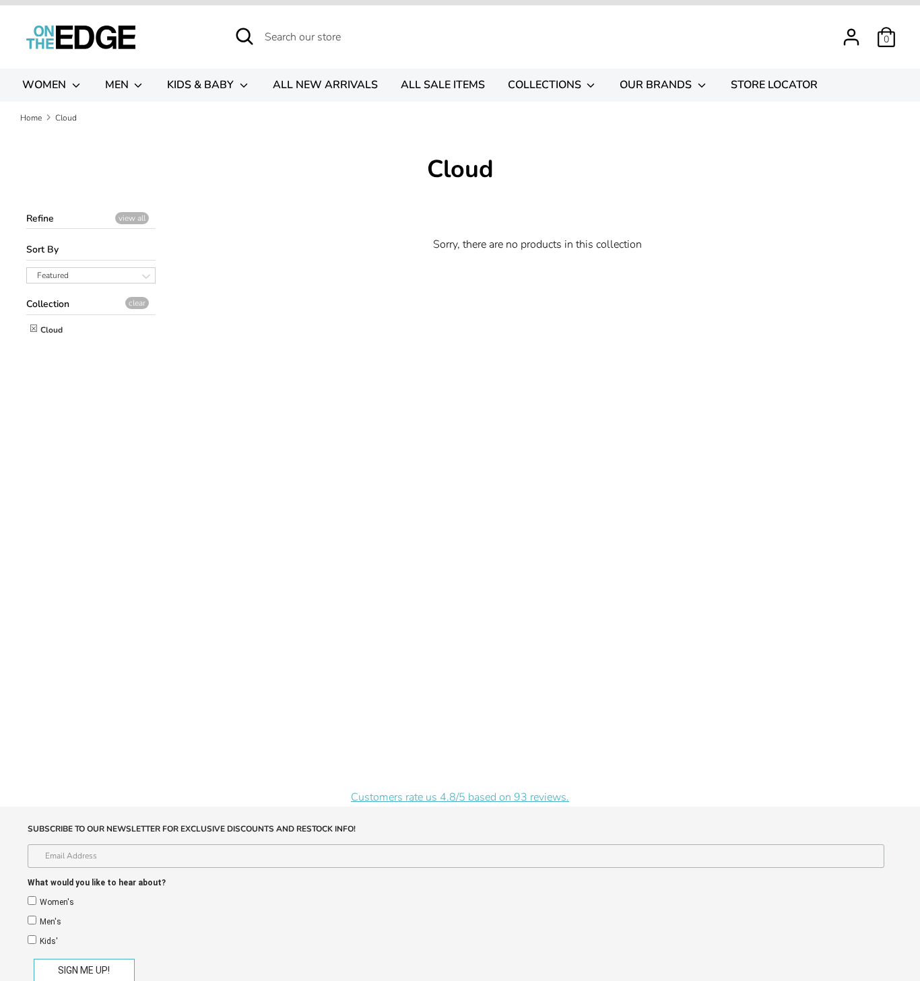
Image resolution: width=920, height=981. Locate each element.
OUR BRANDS (657, 84)
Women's (57, 902)
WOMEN (45, 84)
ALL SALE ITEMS (443, 84)
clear (137, 303)
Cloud (50, 330)
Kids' (49, 941)
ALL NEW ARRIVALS (325, 84)
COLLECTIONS (546, 84)
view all (132, 218)
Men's (50, 921)
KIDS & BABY (201, 84)
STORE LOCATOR (774, 84)
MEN (118, 84)
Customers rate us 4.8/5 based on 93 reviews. (460, 797)
